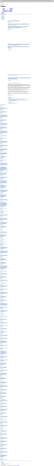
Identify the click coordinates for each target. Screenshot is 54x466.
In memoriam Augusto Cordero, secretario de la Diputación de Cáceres (4, 215)
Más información (49, 0)
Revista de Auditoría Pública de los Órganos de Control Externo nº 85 (4, 108)
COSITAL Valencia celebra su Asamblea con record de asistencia (3, 319)
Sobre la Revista (11, 8)
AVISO (1, 229)
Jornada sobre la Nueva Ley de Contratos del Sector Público (4, 335)
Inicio (0, 14)
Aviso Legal (3, 463)
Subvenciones (3, 18)
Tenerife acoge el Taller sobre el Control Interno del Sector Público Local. (4, 357)
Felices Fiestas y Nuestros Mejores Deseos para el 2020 (3, 232)
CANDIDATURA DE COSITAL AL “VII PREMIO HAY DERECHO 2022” (17, 99)
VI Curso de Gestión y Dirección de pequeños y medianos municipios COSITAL (4, 400)
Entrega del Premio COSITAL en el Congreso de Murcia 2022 (4, 199)
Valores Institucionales (5, 10)
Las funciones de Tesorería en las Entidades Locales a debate (4, 280)
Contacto (3, 461)
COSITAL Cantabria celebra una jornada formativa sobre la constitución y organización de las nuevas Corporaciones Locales (4, 116)
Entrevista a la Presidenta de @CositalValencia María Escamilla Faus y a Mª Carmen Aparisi (3, 128)
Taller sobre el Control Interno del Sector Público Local (3, 370)
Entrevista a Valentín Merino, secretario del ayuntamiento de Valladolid (4, 146)
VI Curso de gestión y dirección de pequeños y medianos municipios (4, 445)
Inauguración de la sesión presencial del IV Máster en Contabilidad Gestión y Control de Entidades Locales (4, 342)
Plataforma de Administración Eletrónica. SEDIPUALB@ (3, 389)
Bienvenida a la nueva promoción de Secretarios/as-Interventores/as (3, 448)
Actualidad (3, 16)
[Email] (10, 22)
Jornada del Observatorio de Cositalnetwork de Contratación (4, 416)
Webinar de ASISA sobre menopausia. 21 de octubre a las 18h (3, 112)
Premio (2, 12)
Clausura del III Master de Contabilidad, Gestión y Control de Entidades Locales (4, 382)
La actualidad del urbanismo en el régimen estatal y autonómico (4, 332)
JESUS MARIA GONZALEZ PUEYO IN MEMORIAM (3, 226)
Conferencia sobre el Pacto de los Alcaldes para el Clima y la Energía (3, 422)
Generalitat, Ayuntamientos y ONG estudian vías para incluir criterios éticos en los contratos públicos (4, 386)
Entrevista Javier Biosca (3, 419)
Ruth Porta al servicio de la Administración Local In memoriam (3, 120)
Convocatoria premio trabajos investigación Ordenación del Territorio (3, 256)
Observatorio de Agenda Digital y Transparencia (4, 345)
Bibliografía (3, 19)
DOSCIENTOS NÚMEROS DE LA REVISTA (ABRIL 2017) (3, 406)
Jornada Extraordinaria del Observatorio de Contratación (3, 328)
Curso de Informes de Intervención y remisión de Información (3, 396)
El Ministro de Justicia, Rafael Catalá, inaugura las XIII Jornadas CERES (3, 297)
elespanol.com (11, 95)
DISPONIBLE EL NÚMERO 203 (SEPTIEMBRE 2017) (3, 360)
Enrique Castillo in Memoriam (3, 316)
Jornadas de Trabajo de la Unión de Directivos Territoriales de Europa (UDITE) (4, 438)
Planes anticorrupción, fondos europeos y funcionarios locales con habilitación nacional (3, 174)
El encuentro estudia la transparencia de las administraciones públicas (3, 263)
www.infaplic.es (17, 465)
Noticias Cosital (3, 15)
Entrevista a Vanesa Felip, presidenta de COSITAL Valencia (3, 413)
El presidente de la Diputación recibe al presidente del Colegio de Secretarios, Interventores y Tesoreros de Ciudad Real (4, 252)
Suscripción (11, 9)
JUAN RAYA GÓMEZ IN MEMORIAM (3, 212)
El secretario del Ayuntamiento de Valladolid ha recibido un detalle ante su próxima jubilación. (3, 150)
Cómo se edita (4, 11)
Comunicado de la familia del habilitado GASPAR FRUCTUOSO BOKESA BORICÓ (3, 236)
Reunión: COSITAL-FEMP (3, 241)
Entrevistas (3, 13)
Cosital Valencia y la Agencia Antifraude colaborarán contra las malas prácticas (3, 286)
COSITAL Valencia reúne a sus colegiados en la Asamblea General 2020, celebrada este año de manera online (3, 223)
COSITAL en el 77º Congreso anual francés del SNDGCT (3, 367)
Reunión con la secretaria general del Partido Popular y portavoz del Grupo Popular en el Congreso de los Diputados (4, 164)
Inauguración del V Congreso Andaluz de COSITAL (3, 403)
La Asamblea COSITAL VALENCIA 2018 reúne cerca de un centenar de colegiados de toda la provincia (4, 248)
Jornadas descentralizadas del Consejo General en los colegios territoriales (4, 441)
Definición (4, 8)
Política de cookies (4, 464)
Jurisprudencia (3, 17)
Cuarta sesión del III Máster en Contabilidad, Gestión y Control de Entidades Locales (4, 410)
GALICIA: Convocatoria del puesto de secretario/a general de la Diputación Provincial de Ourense (3, 219)
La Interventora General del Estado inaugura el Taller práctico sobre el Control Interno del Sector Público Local (3, 374)
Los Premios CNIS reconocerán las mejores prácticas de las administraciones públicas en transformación (4, 293)
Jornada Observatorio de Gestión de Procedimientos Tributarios (3, 277)
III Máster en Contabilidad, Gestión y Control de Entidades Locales (4, 452)
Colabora (11, 10)
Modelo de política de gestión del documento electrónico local (3, 434)
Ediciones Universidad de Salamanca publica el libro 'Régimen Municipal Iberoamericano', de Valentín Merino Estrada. (3, 195)
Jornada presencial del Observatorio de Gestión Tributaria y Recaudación (3, 393)
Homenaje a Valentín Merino (3, 135)
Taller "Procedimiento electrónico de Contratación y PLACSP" (3, 300)
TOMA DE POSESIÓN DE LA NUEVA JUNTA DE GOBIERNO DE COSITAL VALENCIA (3, 153)
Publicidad (11, 11)
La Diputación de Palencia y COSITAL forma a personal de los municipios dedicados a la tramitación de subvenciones (3, 304)
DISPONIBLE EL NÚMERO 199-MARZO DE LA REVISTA (4, 425)
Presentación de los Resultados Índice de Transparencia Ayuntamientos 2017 (3, 378)
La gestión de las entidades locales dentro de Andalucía (3, 273)
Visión (3, 9)
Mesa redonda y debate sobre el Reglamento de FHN (3, 431)
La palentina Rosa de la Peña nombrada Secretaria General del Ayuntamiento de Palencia (3, 124)
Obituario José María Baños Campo (13, 20)
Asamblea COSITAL (2, 428)
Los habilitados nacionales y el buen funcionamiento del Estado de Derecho (4, 177)
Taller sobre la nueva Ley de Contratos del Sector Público (3, 322)
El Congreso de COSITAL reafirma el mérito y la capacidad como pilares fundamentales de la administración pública (3, 186)
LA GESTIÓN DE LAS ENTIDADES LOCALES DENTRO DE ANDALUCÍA (3, 259)
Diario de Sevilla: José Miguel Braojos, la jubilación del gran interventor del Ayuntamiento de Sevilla (18, 27)
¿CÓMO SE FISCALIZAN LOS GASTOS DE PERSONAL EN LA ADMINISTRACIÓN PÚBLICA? (3, 456)
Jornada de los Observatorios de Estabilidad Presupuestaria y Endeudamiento (3, 311)
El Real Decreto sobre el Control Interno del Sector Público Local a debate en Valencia (3, 364)
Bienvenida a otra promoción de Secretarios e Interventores (3, 338)
